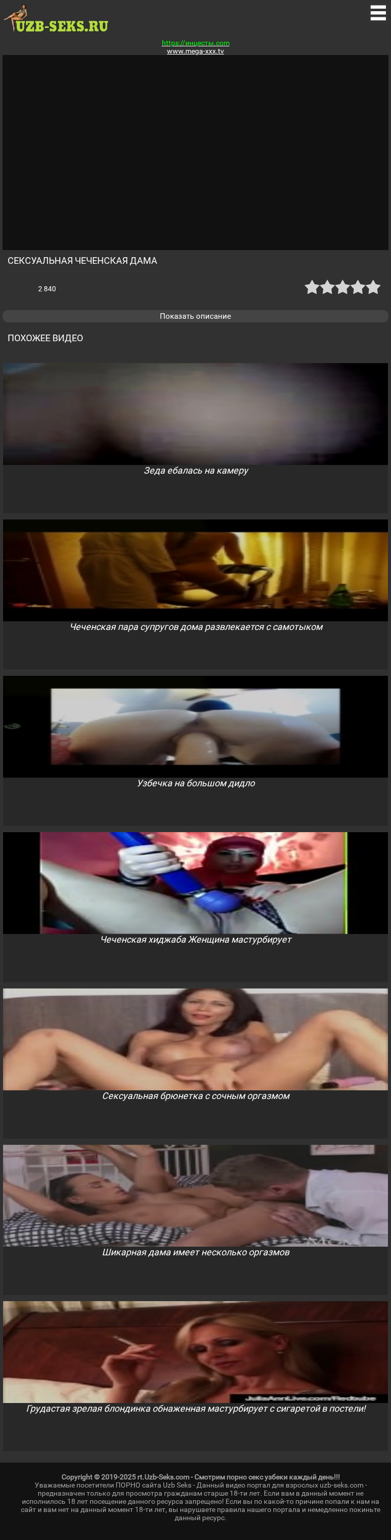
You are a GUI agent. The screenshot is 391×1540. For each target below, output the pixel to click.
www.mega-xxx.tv (195, 51)
